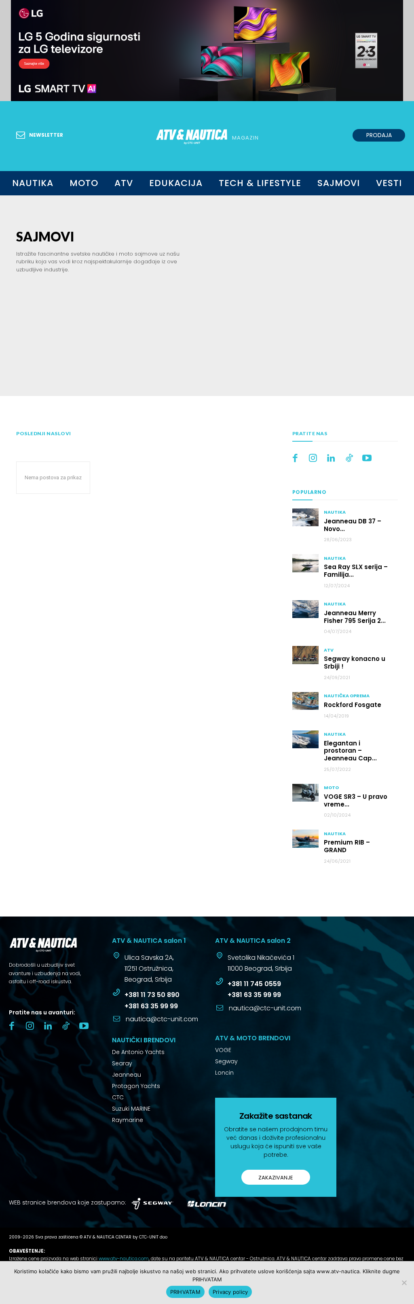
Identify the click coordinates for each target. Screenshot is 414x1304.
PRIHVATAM (185, 1292)
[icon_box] (143, 969)
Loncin (224, 1073)
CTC (118, 1097)
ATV (329, 650)
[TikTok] (349, 459)
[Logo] (60, 945)
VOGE (223, 1050)
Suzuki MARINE (131, 1109)
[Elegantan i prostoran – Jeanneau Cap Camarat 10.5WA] (305, 739)
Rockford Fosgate (352, 705)
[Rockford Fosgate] (305, 701)
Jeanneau (126, 1075)
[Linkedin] (331, 459)
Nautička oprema (347, 696)
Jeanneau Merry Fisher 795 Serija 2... (355, 617)
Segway (226, 1061)
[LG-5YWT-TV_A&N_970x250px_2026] (207, 50)
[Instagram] (313, 459)
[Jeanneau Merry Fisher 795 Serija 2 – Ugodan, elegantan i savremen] (305, 609)
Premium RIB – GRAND (347, 846)
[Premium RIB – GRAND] (305, 838)
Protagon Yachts (136, 1086)
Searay (122, 1063)
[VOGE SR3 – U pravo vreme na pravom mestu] (305, 793)
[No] (404, 1283)
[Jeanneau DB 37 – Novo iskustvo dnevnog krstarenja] (305, 517)
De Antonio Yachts (138, 1052)
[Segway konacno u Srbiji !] (305, 655)
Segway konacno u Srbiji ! (354, 662)
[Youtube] (367, 459)
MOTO (331, 788)
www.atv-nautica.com (124, 1258)
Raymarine (127, 1120)
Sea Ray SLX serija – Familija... (356, 571)
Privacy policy (230, 1292)
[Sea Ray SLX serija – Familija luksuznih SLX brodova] (305, 563)
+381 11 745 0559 (254, 984)
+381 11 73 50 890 (152, 994)
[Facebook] (295, 459)
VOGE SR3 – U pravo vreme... (355, 800)
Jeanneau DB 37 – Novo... (352, 525)
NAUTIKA (335, 512)
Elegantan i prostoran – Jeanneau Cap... (350, 751)
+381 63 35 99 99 (151, 1006)
